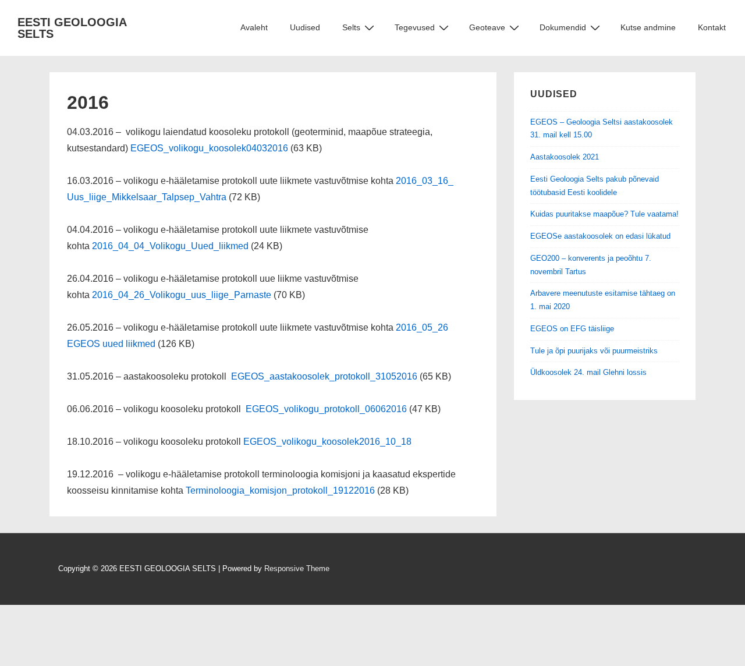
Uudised (305, 27)
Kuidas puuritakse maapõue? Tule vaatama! (604, 214)
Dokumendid (563, 27)
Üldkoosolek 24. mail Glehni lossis (588, 372)
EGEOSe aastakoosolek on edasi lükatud (600, 236)
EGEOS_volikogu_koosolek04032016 (209, 148)
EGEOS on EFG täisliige (572, 328)
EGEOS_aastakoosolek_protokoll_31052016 (324, 376)
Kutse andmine (648, 27)
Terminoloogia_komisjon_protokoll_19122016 (280, 490)
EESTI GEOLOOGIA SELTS (71, 28)
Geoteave (487, 27)
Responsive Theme (296, 568)
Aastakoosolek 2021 (564, 157)
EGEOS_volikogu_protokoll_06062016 (327, 409)
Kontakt (712, 27)
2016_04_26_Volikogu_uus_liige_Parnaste (181, 295)
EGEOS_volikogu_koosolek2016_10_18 (327, 442)
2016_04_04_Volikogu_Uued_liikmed (170, 246)
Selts (351, 27)
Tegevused (415, 27)
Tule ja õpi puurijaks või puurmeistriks (594, 350)
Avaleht (254, 27)
